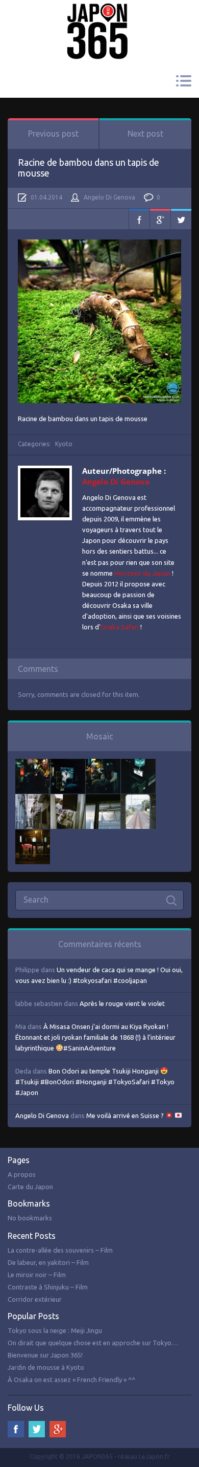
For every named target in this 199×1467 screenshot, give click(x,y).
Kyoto (63, 444)
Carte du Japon (30, 1186)
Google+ (160, 219)
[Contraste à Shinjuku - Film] (138, 764)
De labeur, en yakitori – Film (48, 1262)
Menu (183, 80)
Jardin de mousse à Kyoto (46, 1367)
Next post (145, 133)
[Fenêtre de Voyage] (138, 799)
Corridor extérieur (35, 1299)
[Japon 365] (99, 17)
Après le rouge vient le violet (122, 1003)
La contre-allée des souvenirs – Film (60, 1250)
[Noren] (103, 799)
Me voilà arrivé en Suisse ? (125, 1115)
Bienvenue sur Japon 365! (45, 1355)
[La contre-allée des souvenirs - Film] (32, 764)
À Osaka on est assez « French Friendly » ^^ (71, 1379)
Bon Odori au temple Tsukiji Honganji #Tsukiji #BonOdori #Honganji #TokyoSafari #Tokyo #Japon (95, 1081)
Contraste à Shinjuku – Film (48, 1286)
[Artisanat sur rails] (68, 799)
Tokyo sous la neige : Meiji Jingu (55, 1330)
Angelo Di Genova (109, 197)
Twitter (181, 219)
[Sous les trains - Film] (32, 834)
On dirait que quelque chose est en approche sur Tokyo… (93, 1342)
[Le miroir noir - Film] (103, 764)
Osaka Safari (120, 626)
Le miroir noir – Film (37, 1274)
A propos (22, 1174)
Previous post (53, 133)
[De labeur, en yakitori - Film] (68, 764)
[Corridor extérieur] (32, 799)
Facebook (139, 219)
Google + (57, 1429)
